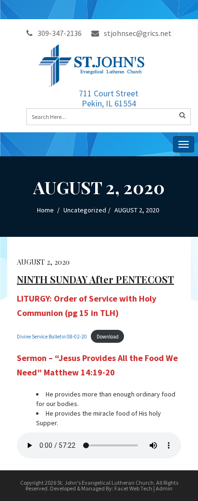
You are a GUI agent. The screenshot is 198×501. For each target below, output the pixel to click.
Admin (164, 488)
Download (108, 336)
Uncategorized (84, 210)
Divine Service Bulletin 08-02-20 (52, 336)
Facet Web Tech (133, 488)
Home (45, 210)
